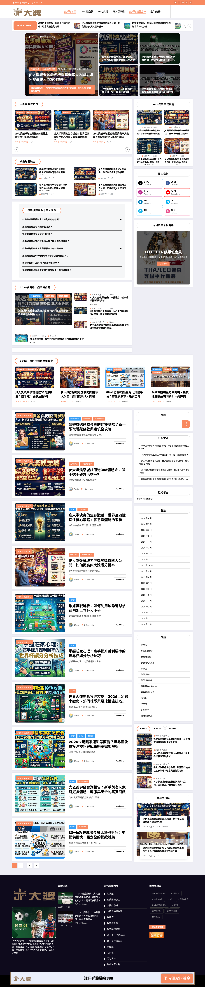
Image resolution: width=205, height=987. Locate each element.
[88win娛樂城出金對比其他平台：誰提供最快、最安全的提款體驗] (40, 839)
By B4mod (19, 142)
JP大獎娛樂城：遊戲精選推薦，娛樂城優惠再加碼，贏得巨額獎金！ (158, 91)
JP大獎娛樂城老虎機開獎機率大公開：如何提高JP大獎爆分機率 (54, 25)
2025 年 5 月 (146, 595)
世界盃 (72, 509)
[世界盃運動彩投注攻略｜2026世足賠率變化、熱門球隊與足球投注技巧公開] (40, 703)
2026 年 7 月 (146, 524)
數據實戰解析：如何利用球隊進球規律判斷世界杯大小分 (105, 25)
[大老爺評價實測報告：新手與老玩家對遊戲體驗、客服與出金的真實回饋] (40, 794)
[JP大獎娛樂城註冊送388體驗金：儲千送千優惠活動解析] (40, 477)
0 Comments (35, 320)
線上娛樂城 (36, 69)
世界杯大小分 (172, 911)
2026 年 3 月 (146, 548)
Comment (172, 729)
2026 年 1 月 (146, 554)
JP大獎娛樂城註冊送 (74, 65)
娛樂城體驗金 (136, 11)
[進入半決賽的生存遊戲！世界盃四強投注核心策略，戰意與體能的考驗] (40, 522)
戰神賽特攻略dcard (149, 686)
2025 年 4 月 (146, 601)
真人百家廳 (119, 11)
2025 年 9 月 (146, 571)
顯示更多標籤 (157, 927)
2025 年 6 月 (146, 589)
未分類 (72, 691)
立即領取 (163, 264)
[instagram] (186, 2)
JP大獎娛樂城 (183, 899)
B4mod (23, 320)
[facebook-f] (175, 2)
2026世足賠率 (157, 899)
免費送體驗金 (85, 113)
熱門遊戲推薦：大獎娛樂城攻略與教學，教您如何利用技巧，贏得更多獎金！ (158, 59)
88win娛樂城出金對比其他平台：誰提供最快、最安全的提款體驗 (124, 394)
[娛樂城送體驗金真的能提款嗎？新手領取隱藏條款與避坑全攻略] (40, 431)
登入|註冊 (155, 11)
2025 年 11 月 (147, 560)
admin (32, 37)
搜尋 (163, 415)
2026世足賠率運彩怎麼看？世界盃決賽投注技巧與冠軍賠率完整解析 (98, 744)
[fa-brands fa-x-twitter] (179, 2)
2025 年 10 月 (147, 565)
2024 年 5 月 (146, 624)
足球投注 (91, 736)
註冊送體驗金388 (98, 979)
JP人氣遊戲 (87, 11)
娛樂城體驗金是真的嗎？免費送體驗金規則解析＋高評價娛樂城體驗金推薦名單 (170, 394)
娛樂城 (109, 369)
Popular (157, 729)
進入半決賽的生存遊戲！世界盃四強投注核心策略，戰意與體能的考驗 (18, 136)
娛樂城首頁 (70, 11)
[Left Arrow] (184, 26)
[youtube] (190, 2)
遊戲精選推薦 (83, 781)
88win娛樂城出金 (158, 893)
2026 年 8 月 (146, 518)
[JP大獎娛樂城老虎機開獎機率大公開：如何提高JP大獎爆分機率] (40, 567)
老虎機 (144, 704)
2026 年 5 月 (146, 536)
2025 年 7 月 (146, 583)
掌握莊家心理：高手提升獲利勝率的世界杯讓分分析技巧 (155, 25)
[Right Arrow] (189, 26)
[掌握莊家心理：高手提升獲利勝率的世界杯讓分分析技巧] (40, 658)
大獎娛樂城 (45, 113)
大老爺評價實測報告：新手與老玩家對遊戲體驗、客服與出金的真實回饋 (97, 789)
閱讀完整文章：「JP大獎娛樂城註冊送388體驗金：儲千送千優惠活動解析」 (61, 89)
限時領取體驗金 (177, 979)
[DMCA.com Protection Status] (156, 935)
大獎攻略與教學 (49, 65)
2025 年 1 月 (146, 613)
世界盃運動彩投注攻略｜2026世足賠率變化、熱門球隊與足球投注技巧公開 (98, 699)
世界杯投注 (156, 917)
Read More (120, 443)
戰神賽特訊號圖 (147, 692)
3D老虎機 (103, 11)
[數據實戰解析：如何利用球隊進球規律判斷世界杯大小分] (40, 613)
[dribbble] (182, 2)
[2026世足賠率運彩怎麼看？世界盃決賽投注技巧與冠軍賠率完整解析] (40, 749)
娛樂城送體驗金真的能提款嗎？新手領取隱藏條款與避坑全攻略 (118, 59)
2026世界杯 (174, 893)
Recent (143, 729)
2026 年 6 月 (146, 530)
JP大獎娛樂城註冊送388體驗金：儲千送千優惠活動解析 (61, 77)
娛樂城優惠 (95, 113)
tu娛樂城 (175, 905)
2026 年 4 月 (146, 542)
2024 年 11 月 (147, 619)
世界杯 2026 (156, 911)
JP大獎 (63, 65)
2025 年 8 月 (146, 577)
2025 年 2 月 (146, 607)
